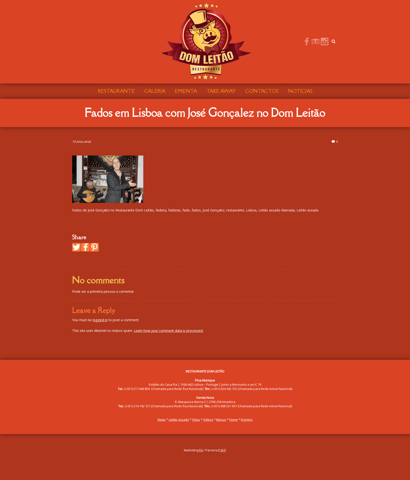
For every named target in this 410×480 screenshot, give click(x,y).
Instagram (324, 41)
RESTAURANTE (116, 91)
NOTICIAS (300, 91)
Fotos (196, 419)
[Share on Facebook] (85, 247)
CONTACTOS (262, 91)
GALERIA (154, 91)
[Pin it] (94, 247)
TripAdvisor (315, 41)
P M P (222, 450)
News (162, 419)
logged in (100, 320)
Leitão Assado (179, 419)
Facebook (306, 41)
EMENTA (186, 91)
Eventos (246, 419)
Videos (208, 419)
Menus (221, 419)
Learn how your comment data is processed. (168, 330)
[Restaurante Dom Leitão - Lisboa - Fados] (205, 41)
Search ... (333, 41)
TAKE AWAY (221, 91)
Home (233, 419)
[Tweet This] (76, 247)
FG (201, 450)
